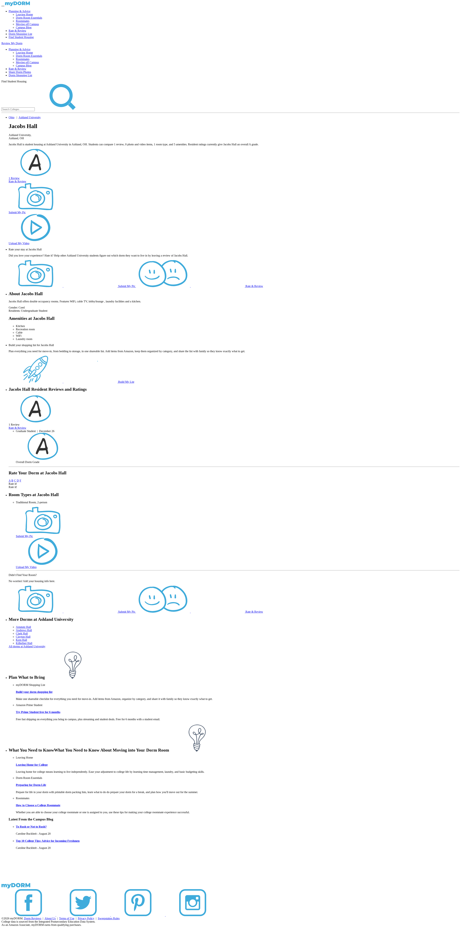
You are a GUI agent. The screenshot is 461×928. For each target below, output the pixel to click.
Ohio (11, 117)
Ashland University (30, 117)
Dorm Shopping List (20, 33)
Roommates (22, 20)
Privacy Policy (86, 918)
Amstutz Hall (23, 627)
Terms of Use (66, 918)
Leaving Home (24, 14)
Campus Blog (24, 27)
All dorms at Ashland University (27, 646)
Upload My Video (19, 243)
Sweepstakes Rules (109, 918)
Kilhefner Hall (24, 643)
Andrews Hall (24, 630)
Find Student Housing (21, 37)
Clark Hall (22, 633)
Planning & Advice (19, 11)
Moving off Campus (27, 24)
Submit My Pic (17, 212)
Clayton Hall (23, 636)
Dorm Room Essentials (29, 17)
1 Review (14, 178)
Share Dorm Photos (20, 72)
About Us (50, 918)
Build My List (125, 381)
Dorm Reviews (32, 918)
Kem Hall (21, 639)
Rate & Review (17, 30)
